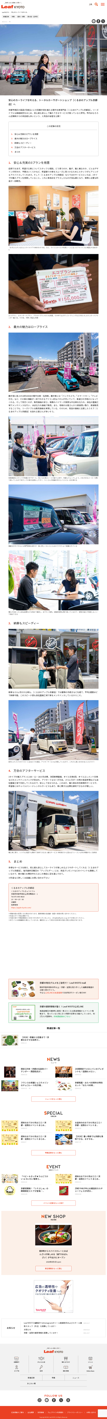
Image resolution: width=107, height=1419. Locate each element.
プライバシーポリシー (75, 1412)
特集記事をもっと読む (53, 1152)
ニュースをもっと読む (53, 1099)
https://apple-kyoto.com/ (21, 907)
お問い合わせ (91, 1412)
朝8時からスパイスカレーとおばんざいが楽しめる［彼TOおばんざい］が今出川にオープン (53, 1254)
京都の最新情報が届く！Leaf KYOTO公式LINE (62, 1006)
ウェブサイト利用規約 (55, 1412)
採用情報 (41, 1412)
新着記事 (6, 16)
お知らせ (27, 1329)
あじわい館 (31, 1383)
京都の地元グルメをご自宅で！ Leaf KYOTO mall (63, 982)
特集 (13, 16)
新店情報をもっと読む (53, 1268)
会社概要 (31, 1412)
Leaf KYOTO (5, 12)
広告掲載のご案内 (17, 1412)
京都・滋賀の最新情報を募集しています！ (41, 1332)
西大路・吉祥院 (33, 16)
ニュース (76, 1377)
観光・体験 (21, 16)
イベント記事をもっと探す (53, 1203)
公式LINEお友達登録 (53, 992)
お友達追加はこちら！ (63, 1016)
